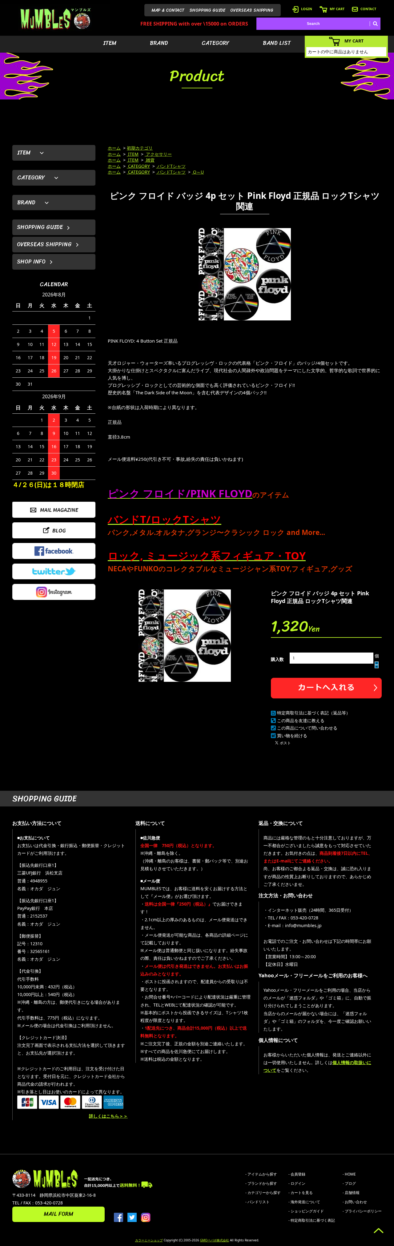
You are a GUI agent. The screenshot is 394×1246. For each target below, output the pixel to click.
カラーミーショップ (149, 1240)
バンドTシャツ (171, 166)
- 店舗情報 (351, 1192)
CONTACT (368, 8)
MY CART (337, 8)
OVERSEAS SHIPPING (251, 10)
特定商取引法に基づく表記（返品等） (313, 713)
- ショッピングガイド (306, 1211)
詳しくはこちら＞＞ (108, 1116)
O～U (198, 172)
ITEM (109, 43)
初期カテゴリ (140, 148)
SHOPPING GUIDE (207, 10)
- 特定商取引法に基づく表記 (311, 1220)
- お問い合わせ (355, 1201)
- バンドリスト (257, 1201)
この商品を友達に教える (300, 720)
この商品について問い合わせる (307, 728)
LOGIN (306, 8)
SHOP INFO (31, 262)
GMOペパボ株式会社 (214, 1240)
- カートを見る (300, 1192)
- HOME (349, 1174)
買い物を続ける (292, 735)
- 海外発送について (304, 1201)
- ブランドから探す (261, 1183)
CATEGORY (215, 43)
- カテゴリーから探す (263, 1192)
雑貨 (150, 160)
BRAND (159, 43)
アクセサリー (158, 154)
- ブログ (349, 1183)
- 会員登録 (296, 1174)
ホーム (114, 148)
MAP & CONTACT (168, 10)
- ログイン (296, 1183)
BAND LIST (277, 43)
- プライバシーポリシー (362, 1211)
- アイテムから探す (261, 1174)
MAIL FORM (58, 1214)
